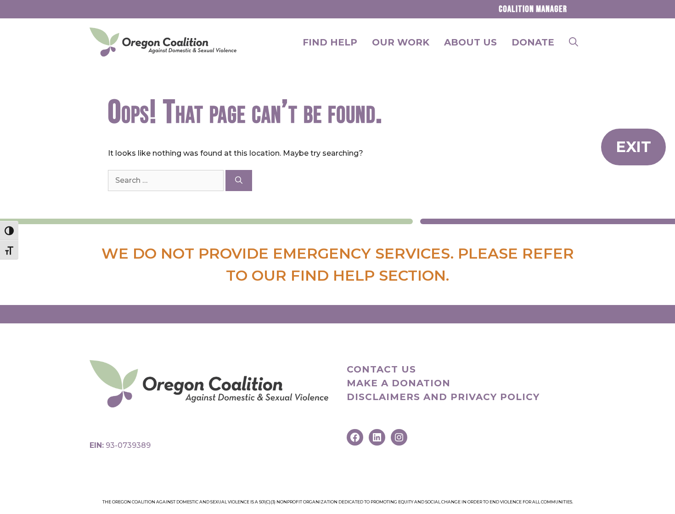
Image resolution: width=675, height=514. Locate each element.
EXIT (633, 147)
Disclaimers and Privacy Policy (443, 396)
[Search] (238, 180)
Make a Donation (398, 383)
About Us (470, 42)
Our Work (400, 42)
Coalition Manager (533, 9)
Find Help (330, 42)
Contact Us (381, 369)
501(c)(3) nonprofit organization (298, 501)
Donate (533, 42)
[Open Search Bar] (573, 42)
